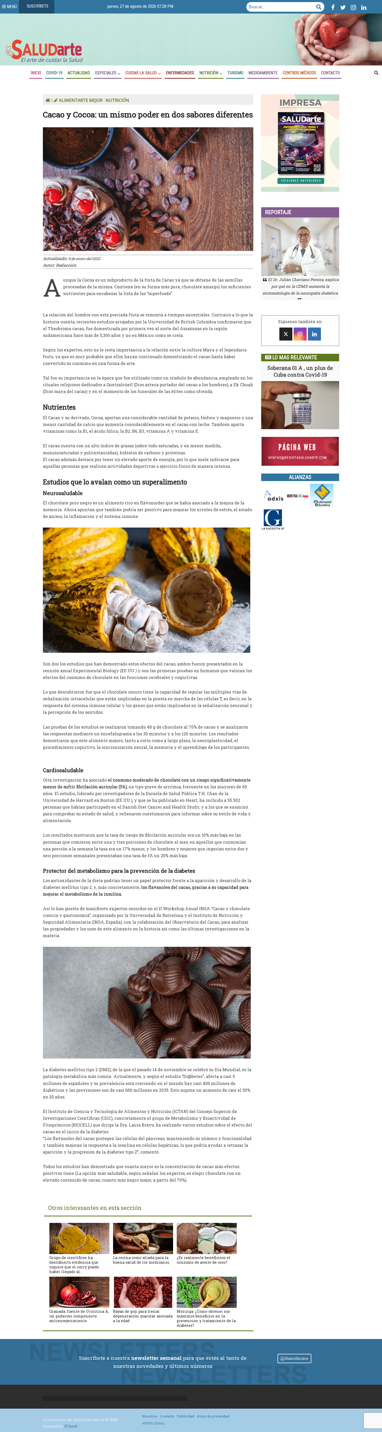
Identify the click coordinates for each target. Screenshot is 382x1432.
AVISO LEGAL (153, 1423)
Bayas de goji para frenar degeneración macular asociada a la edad (143, 1316)
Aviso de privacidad (213, 1416)
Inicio (36, 72)
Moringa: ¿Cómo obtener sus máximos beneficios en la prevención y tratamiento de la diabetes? (206, 1318)
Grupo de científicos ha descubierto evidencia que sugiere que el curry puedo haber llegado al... (74, 1264)
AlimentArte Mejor (80, 100)
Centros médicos (299, 72)
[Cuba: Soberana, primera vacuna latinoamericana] (300, 405)
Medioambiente (263, 72)
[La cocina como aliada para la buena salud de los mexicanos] (143, 1238)
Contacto (330, 72)
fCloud (70, 1426)
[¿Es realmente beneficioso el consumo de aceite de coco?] (207, 1238)
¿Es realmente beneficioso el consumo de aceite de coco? (203, 1260)
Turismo (235, 72)
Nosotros (149, 1416)
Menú (11, 6)
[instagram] (300, 334)
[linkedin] (314, 334)
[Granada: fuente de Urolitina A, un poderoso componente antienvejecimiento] (79, 1291)
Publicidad (185, 1416)
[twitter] (285, 334)
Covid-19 (54, 72)
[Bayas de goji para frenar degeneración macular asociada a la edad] (143, 1291)
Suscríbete (37, 6)
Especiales (105, 72)
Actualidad (79, 72)
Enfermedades (180, 72)
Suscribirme (296, 1358)
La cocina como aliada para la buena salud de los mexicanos (141, 1260)
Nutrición (208, 72)
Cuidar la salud (141, 72)
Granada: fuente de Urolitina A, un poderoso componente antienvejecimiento (79, 1316)
